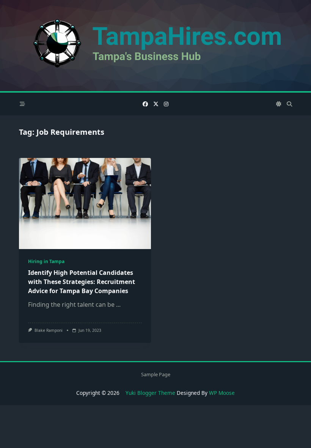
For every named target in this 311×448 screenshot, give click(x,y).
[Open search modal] (289, 104)
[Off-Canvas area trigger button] (22, 104)
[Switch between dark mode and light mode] (279, 104)
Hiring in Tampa (46, 261)
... (118, 304)
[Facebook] (145, 104)
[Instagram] (166, 104)
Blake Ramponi (49, 330)
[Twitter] (156, 104)
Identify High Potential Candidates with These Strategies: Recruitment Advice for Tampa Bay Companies (81, 281)
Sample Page (155, 374)
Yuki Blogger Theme (150, 392)
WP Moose (222, 392)
